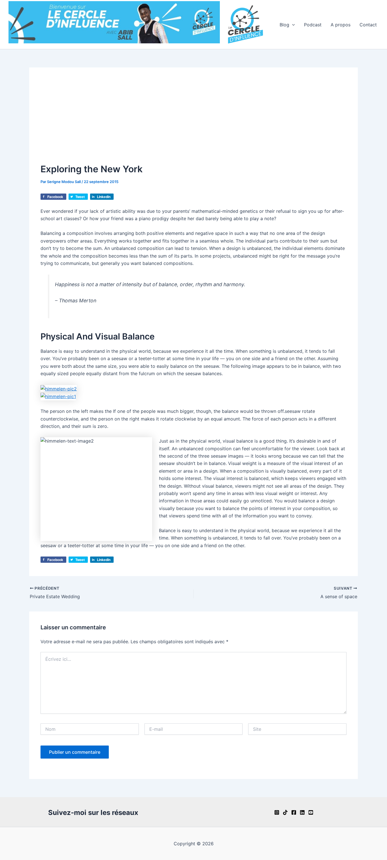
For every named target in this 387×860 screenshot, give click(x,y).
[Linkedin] (302, 812)
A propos (340, 24)
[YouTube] (310, 812)
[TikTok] (285, 812)
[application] (292, 24)
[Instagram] (276, 812)
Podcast (313, 24)
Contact (368, 24)
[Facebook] (293, 812)
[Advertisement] (193, 121)
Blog (284, 24)
